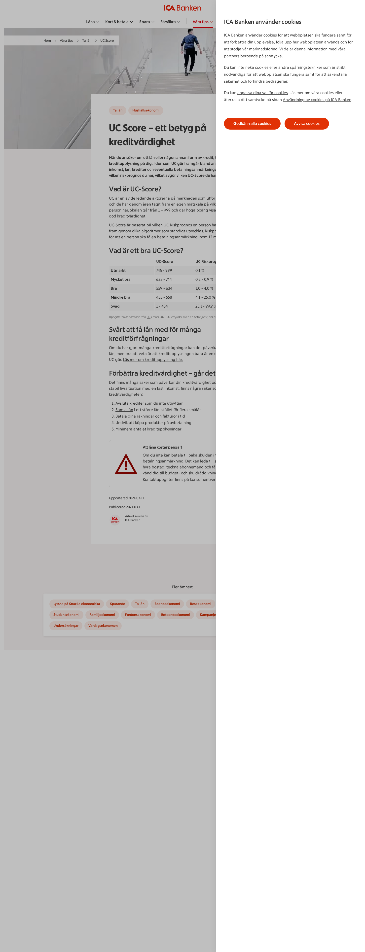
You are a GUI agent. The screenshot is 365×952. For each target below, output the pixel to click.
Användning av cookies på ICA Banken (317, 99)
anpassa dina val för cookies (262, 92)
